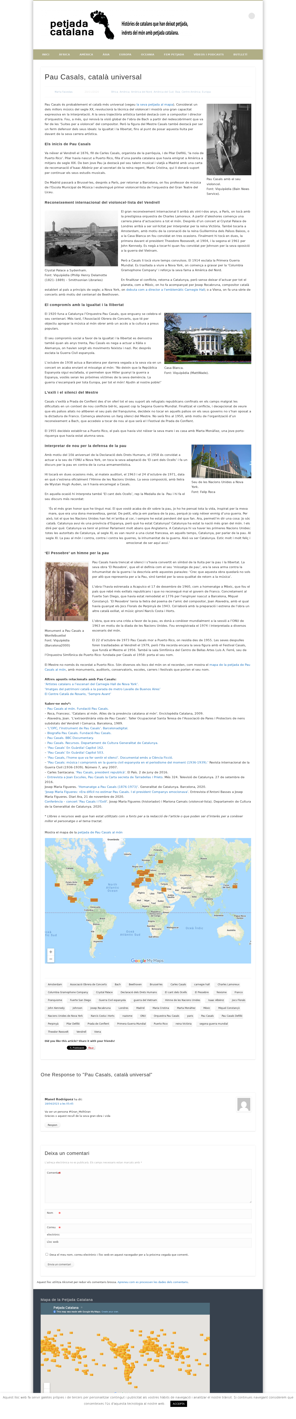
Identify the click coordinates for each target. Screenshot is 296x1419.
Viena (97, 1031)
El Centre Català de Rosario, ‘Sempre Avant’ (78, 694)
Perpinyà (53, 1023)
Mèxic (206, 1008)
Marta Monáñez (186, 1008)
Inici (45, 54)
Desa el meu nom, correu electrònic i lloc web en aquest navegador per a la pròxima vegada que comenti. (119, 1254)
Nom (54, 1214)
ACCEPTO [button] (201, 1403)
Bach (118, 984)
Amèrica (86, 54)
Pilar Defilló (73, 1023)
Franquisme (55, 1000)
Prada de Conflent (98, 1023)
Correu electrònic (54, 1231)
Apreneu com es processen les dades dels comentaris (153, 1282)
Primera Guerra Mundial (131, 1023)
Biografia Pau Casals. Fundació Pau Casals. (79, 733)
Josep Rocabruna (100, 1008)
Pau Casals (207, 1015)
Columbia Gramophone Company (68, 992)
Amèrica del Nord (141, 91)
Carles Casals (178, 984)
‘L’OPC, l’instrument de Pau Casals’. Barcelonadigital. (87, 728)
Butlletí (240, 54)
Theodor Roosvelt (58, 1031)
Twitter (235, 16)
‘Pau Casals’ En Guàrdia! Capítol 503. (75, 752)
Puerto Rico (161, 1023)
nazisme (127, 1015)
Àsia (106, 54)
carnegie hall (202, 984)
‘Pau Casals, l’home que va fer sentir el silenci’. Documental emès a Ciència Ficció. (110, 757)
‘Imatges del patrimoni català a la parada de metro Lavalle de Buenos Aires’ (102, 689)
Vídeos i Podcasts (209, 54)
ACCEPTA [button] (179, 1403)
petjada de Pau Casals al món (100, 832)
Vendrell (81, 1031)
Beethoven (135, 984)
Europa (125, 54)
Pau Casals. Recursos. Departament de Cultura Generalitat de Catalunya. (102, 743)
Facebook (226, 16)
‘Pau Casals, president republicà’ (100, 772)
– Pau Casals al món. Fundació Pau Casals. (77, 709)
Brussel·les (156, 984)
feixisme (222, 992)
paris (190, 1015)
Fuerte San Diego (80, 1000)
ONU (143, 1015)
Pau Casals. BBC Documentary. (70, 738)
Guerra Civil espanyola (112, 1000)
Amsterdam (55, 984)
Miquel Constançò (229, 1008)
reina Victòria (183, 1023)
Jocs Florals (238, 1000)
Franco (239, 992)
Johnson (77, 1008)
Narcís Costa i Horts (102, 1015)
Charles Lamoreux (228, 984)
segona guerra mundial (214, 1023)
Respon (52, 1124)
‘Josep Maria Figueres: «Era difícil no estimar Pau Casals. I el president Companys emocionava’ (116, 792)
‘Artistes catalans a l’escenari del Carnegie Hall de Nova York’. (92, 684)
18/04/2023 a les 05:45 (59, 1103)
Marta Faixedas (63, 91)
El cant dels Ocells (176, 992)
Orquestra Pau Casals (166, 1015)
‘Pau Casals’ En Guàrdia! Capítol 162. (75, 748)
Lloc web (52, 1241)
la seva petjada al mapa (155, 104)
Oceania (147, 54)
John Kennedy (56, 1008)
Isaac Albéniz (216, 1000)
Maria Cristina (161, 1008)
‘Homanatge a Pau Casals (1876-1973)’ (108, 787)
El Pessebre (202, 992)
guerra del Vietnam (145, 1000)
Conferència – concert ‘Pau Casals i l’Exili (75, 801)
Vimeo (243, 16)
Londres (123, 1008)
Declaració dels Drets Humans (139, 992)
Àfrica (64, 54)
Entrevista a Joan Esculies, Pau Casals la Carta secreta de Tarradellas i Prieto (104, 777)
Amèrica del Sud (164, 91)
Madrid (140, 1008)
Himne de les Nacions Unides (182, 1000)
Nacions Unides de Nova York (65, 1015)
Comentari (54, 1173)
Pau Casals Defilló (232, 1015)
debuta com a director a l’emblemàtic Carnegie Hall (165, 289)
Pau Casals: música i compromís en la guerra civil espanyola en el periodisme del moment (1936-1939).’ (128, 762)
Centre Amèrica (191, 91)
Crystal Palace (104, 992)
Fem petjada (174, 54)
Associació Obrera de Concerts (88, 984)
